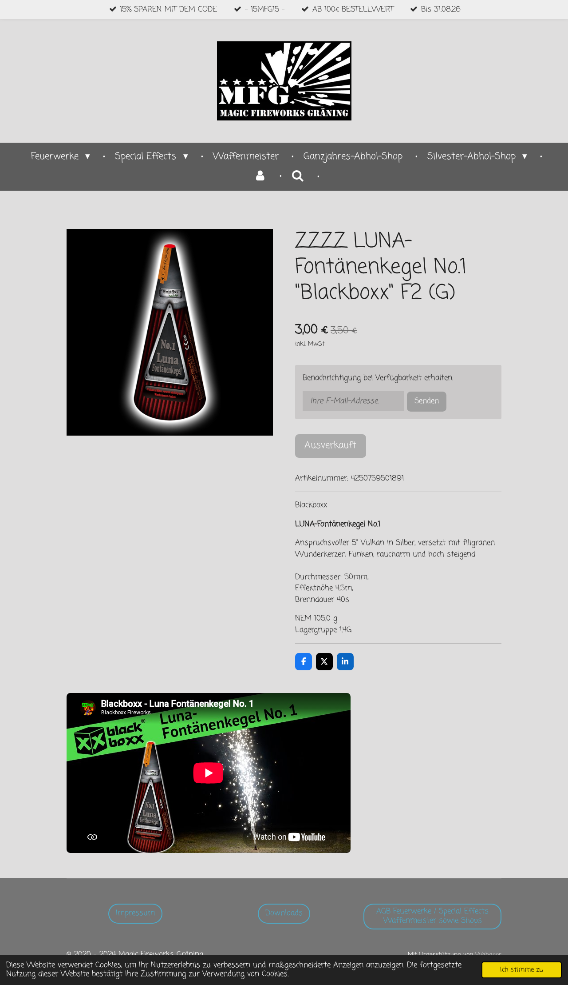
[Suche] (298, 176)
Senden (426, 401)
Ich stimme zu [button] (521, 970)
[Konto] (260, 176)
